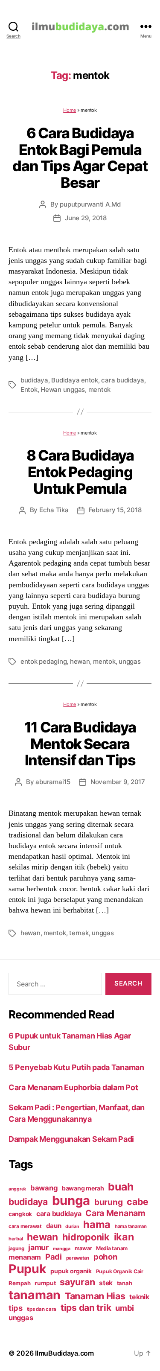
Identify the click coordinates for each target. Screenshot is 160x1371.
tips (16, 1308)
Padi (53, 1256)
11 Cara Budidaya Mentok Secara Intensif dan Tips (80, 743)
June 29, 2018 (86, 218)
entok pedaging (43, 661)
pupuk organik (71, 1271)
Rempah (19, 1283)
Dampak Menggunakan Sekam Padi (71, 1139)
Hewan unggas (63, 389)
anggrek (17, 1189)
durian (72, 1226)
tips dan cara (42, 1309)
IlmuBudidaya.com (64, 1353)
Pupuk (28, 1268)
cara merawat (25, 1226)
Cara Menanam (115, 1213)
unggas (129, 661)
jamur (38, 1247)
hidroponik (86, 1237)
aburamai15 (52, 782)
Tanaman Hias (95, 1295)
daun (53, 1226)
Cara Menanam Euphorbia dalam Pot (73, 1087)
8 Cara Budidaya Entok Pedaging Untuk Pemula (80, 471)
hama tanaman (131, 1226)
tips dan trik (86, 1307)
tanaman (35, 1294)
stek (106, 1283)
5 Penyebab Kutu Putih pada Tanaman (76, 1067)
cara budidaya (122, 380)
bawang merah (83, 1188)
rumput (45, 1283)
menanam (25, 1257)
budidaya (34, 380)
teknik (139, 1297)
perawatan (78, 1258)
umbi (124, 1308)
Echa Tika (54, 510)
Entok (29, 389)
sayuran (77, 1281)
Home (69, 110)
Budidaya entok (74, 380)
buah (120, 1186)
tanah (124, 1283)
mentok (99, 389)
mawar (83, 1248)
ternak (78, 933)
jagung (16, 1248)
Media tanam (112, 1248)
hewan (80, 661)
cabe (137, 1201)
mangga (61, 1248)
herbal (16, 1239)
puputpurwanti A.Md (90, 204)
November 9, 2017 (117, 782)
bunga (71, 1200)
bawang (44, 1188)
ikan (124, 1237)
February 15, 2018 (115, 510)
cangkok (20, 1214)
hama (97, 1224)
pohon (105, 1256)
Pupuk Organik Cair (119, 1271)
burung (108, 1202)
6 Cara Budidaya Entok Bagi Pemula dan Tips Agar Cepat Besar (79, 157)
